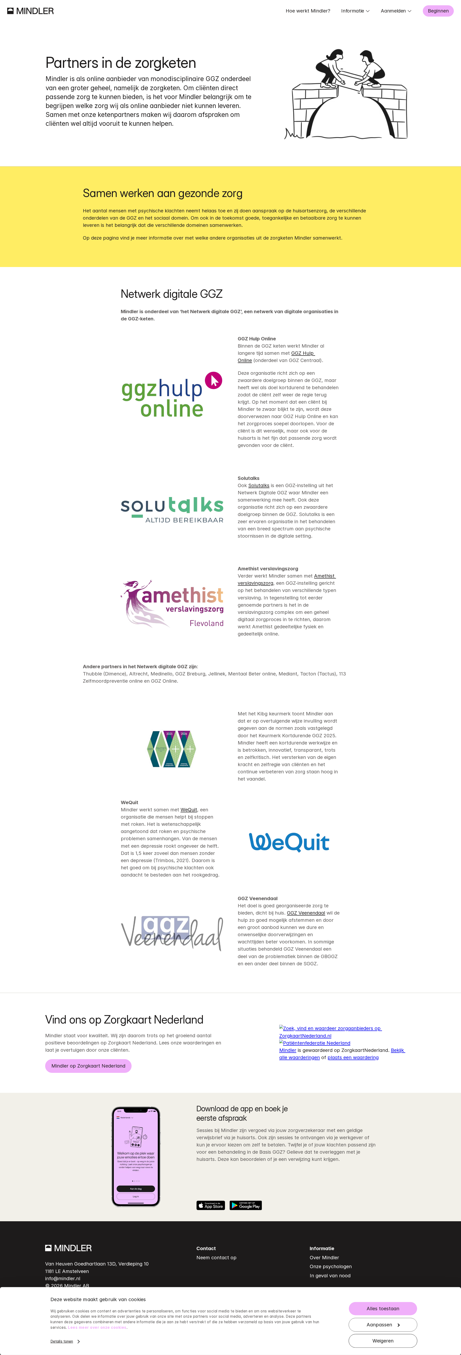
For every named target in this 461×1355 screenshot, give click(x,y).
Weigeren (383, 1341)
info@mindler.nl (62, 1278)
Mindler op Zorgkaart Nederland (88, 1066)
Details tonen (61, 1341)
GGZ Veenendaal (306, 913)
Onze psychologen (331, 1266)
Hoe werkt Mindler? (308, 11)
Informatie (352, 11)
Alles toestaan (383, 1308)
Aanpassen (379, 1324)
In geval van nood (330, 1276)
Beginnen (438, 11)
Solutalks (258, 485)
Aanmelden (393, 11)
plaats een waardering (353, 1057)
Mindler (287, 1050)
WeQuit (189, 810)
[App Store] (210, 1205)
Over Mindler (324, 1257)
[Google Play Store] (246, 1205)
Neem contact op (216, 1257)
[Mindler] (30, 11)
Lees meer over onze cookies (97, 1327)
